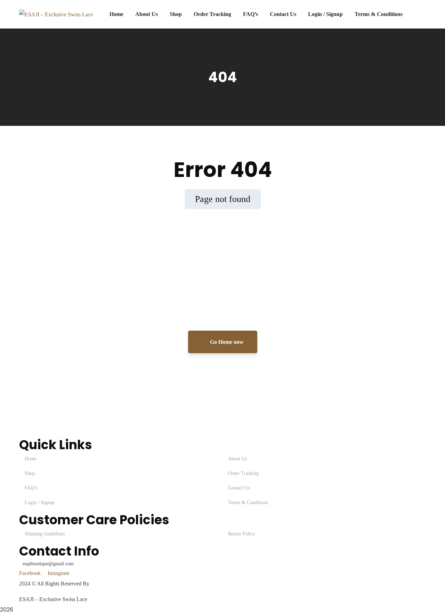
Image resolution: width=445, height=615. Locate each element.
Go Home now (226, 342)
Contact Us (239, 488)
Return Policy (241, 533)
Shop (30, 473)
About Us (237, 458)
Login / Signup (40, 502)
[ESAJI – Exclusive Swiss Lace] (56, 14)
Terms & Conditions (248, 502)
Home (31, 458)
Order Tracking (243, 473)
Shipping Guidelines (45, 533)
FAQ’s (31, 488)
